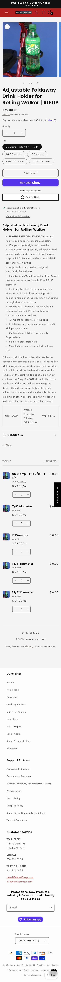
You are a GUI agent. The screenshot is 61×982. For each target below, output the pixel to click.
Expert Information (16, 711)
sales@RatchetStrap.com (20, 877)
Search (10, 682)
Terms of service (31, 970)
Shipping (6, 114)
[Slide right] (37, 83)
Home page (13, 689)
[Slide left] (23, 83)
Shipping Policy (15, 805)
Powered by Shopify (35, 965)
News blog (12, 719)
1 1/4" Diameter (42, 161)
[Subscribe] (50, 908)
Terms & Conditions (17, 820)
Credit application (16, 704)
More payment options (30, 190)
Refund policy (53, 965)
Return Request (14, 726)
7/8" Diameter (14, 154)
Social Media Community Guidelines (26, 813)
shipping (29, 646)
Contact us (12, 697)
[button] (6, 12)
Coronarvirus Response (19, 776)
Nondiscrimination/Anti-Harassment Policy (29, 783)
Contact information (32, 975)
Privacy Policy (14, 790)
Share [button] (9, 445)
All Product (12, 748)
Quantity (6, 126)
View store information (18, 216)
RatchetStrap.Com (18, 965)
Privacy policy (15, 970)
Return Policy (13, 798)
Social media (13, 733)
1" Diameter (37, 154)
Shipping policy (48, 970)
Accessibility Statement (19, 769)
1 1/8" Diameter (15, 161)
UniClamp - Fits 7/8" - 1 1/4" (22, 146)
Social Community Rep (18, 741)
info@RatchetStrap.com (19, 881)
